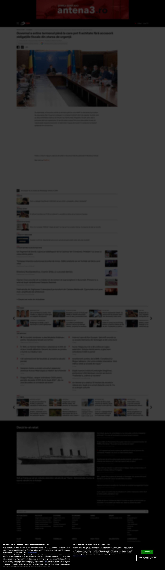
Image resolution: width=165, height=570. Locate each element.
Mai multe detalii (32, 552)
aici (46, 561)
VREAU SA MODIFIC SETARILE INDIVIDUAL (147, 557)
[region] (82, 556)
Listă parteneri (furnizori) (79, 556)
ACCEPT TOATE (147, 552)
